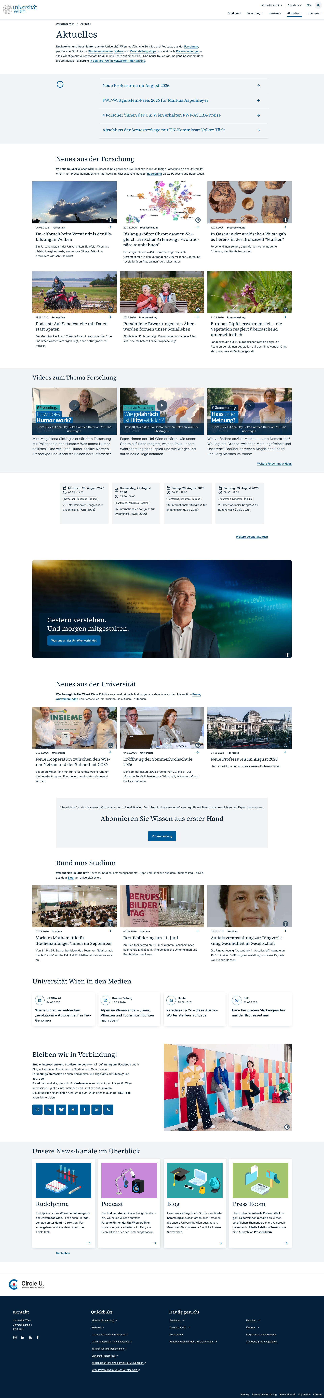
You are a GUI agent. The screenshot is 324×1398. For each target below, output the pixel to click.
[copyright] (110, 220)
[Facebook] (37, 1337)
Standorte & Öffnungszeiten (261, 1341)
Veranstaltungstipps (143, 51)
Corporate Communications (261, 1334)
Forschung (191, 46)
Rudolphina (154, 173)
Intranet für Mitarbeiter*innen (108, 1348)
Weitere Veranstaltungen (252, 536)
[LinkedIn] (22, 1337)
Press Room (176, 1334)
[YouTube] (30, 1337)
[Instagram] (14, 1337)
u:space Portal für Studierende (109, 1334)
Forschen (251, 1320)
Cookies (317, 1394)
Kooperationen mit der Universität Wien (191, 1341)
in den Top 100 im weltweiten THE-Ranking (117, 60)
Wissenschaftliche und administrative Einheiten (118, 1362)
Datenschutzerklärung (264, 1394)
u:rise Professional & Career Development (115, 1369)
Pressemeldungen (187, 51)
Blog (71, 877)
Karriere (250, 1327)
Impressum (304, 1394)
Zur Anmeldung (162, 836)
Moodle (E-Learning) (103, 1320)
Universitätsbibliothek (104, 1355)
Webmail (97, 1327)
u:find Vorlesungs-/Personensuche (111, 1341)
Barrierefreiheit (287, 1394)
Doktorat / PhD (178, 1327)
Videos (119, 51)
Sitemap (245, 1394)
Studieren (175, 1320)
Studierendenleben (100, 51)
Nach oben (63, 1253)
